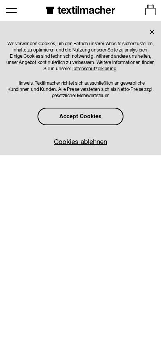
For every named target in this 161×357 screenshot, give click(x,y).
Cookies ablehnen (80, 142)
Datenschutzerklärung (94, 69)
